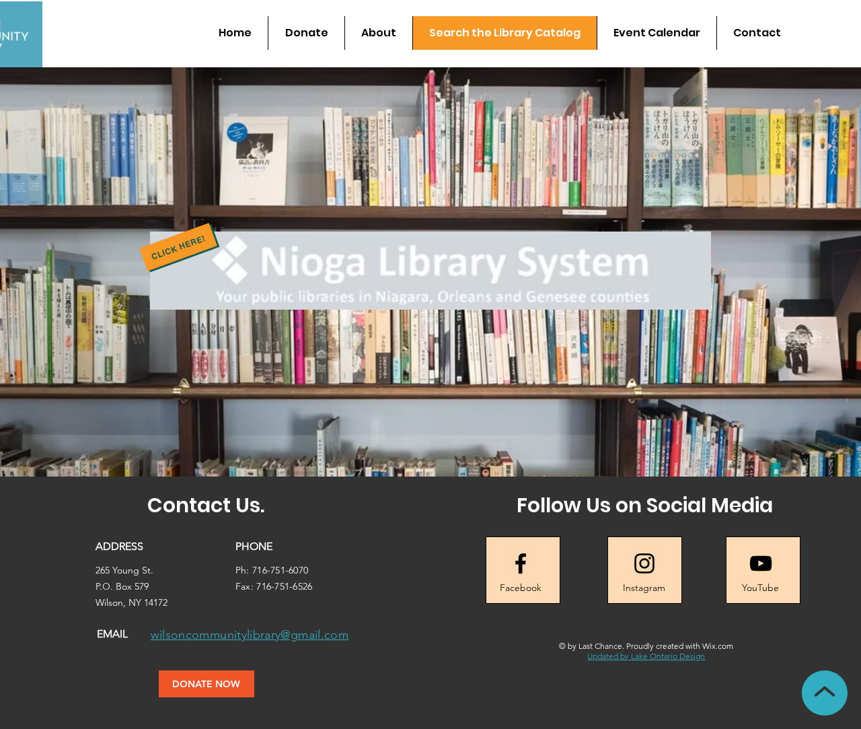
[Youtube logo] (760, 563)
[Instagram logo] (644, 563)
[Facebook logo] (520, 563)
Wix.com (717, 646)
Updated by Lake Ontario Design (646, 656)
